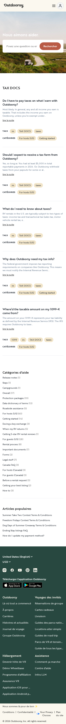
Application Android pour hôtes (22, 694)
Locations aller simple (48, 629)
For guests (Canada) (13, 475)
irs (13, 131)
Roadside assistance (13, 408)
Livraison (40, 616)
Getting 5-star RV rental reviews (19, 434)
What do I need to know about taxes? (27, 209)
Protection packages (13, 398)
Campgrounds (10, 388)
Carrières (8, 616)
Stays (5, 382)
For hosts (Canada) (12, 470)
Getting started (47, 138)
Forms (6, 454)
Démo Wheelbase (13, 668)
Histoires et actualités (15, 623)
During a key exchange (14, 423)
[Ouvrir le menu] (57, 6)
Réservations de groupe (49, 603)
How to (6, 490)
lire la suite (8, 120)
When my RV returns (14, 429)
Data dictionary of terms (15, 403)
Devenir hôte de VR (14, 662)
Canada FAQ (9, 465)
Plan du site (59, 714)
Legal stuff (8, 459)
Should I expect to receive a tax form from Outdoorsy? (30, 157)
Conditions (8, 712)
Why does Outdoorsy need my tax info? (28, 259)
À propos (8, 610)
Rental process (10, 444)
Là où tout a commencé (17, 603)
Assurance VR (11, 681)
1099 (14, 339)
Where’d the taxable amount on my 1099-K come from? (31, 311)
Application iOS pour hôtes (19, 687)
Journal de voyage (13, 629)
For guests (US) (10, 439)
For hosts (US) (26, 138)
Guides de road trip (46, 635)
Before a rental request (15, 480)
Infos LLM (41, 675)
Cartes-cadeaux (44, 610)
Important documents (14, 449)
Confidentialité (25, 712)
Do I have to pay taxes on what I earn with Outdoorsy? (30, 103)
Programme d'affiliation (17, 675)
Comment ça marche (47, 662)
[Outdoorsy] (14, 6)
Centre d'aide (43, 668)
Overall (6, 393)
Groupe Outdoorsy (14, 635)
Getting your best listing (15, 485)
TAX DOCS (25, 131)
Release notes (10, 377)
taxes (38, 131)
